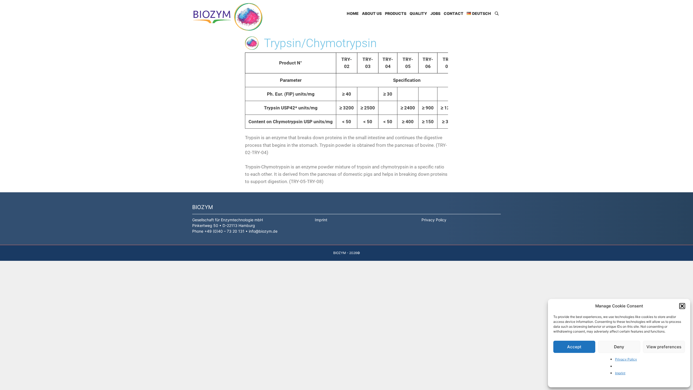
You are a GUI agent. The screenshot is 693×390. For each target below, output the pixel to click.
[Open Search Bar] (497, 13)
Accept (574, 346)
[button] (682, 306)
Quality (418, 13)
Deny (619, 346)
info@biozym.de (263, 231)
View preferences (663, 346)
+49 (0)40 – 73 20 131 (224, 231)
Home (353, 13)
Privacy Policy (626, 359)
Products (395, 13)
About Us (372, 13)
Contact (453, 13)
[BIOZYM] (229, 17)
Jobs (435, 13)
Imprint (620, 373)
